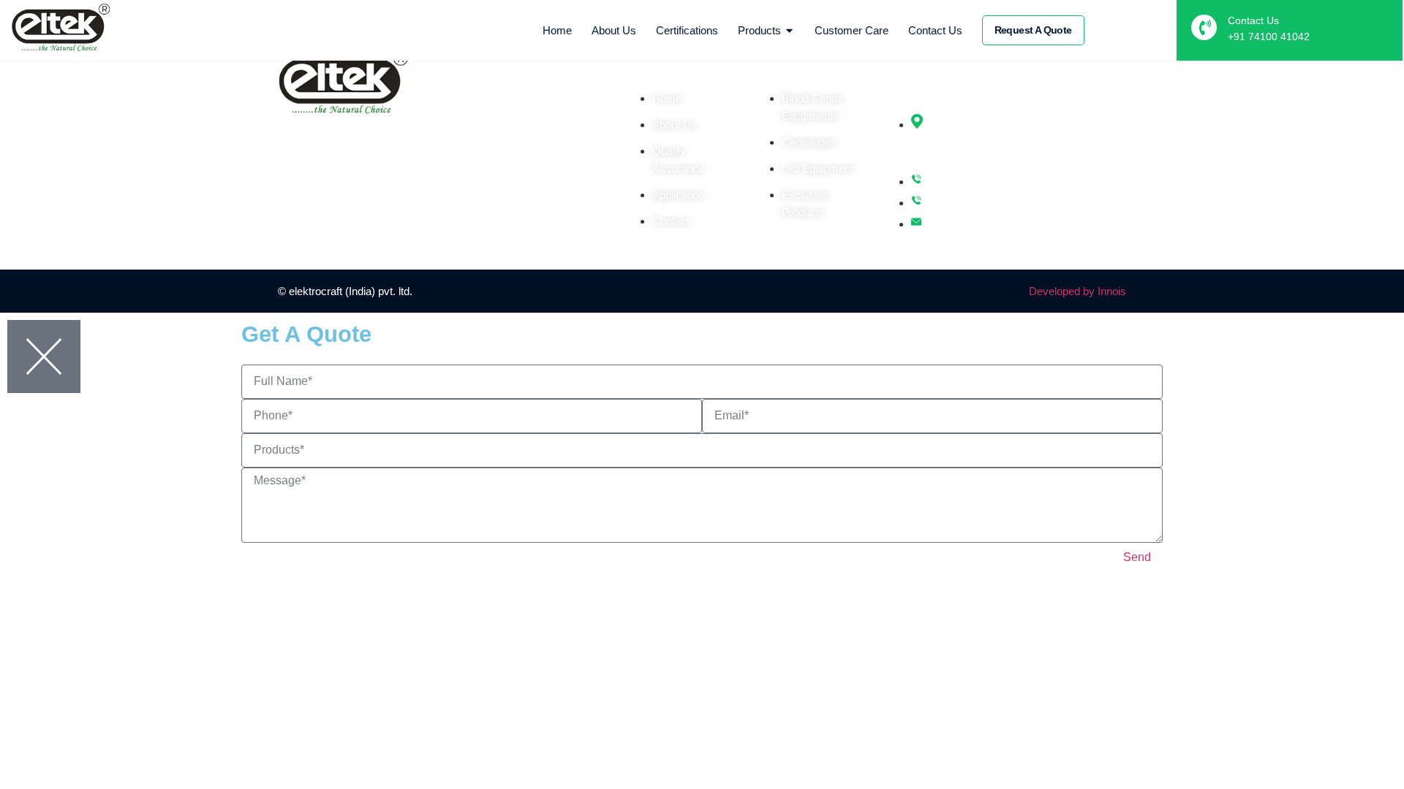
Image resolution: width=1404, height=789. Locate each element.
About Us (614, 30)
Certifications (687, 30)
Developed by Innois (1077, 291)
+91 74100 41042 (1269, 36)
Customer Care (851, 30)
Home (557, 30)
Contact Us (935, 30)
